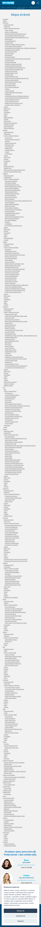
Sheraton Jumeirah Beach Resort (14, 463)
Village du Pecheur (10, 328)
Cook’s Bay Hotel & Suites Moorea (14, 689)
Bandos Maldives (9, 199)
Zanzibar (5, 563)
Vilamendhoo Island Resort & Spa (14, 217)
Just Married (7, 794)
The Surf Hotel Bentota (11, 527)
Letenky (6, 119)
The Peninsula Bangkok (11, 276)
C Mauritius (8, 94)
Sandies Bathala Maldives (12, 204)
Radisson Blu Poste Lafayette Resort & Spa (16, 78)
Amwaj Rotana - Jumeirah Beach (14, 442)
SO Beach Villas (9, 75)
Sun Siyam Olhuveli (10, 195)
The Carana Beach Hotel (11, 364)
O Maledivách (7, 177)
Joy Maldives (8, 224)
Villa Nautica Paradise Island (12, 190)
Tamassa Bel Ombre (10, 85)
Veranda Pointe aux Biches (12, 50)
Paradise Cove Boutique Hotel (13, 64)
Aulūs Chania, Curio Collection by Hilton (16, 623)
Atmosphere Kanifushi (11, 181)
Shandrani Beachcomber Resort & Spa (15, 34)
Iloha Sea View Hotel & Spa (12, 139)
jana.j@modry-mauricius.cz (26, 865)
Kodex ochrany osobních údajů (12, 807)
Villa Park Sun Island (10, 183)
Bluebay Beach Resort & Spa (12, 585)
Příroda (6, 834)
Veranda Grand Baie (10, 62)
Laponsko (6, 758)
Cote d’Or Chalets (9, 332)
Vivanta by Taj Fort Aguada (12, 409)
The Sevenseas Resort (11, 258)
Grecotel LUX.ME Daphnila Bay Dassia (15, 612)
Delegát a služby (8, 385)
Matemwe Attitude (10, 579)
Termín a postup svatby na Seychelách (14, 777)
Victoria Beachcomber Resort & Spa (14, 36)
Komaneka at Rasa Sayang (12, 662)
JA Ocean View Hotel (10, 444)
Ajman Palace (8, 458)
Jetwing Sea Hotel (10, 541)
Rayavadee (8, 249)
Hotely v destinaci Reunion (11, 136)
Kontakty (5, 842)
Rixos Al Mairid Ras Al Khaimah (13, 447)
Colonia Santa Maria (10, 397)
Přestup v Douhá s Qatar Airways (13, 827)
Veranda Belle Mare (10, 41)
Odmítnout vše (20, 916)
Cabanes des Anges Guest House (14, 357)
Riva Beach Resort (10, 398)
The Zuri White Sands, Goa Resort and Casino (17, 406)
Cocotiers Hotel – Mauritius (12, 105)
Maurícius (5, 23)
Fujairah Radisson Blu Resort (13, 460)
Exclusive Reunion (9, 166)
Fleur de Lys (8, 344)
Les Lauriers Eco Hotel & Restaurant (15, 367)
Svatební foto (6, 792)
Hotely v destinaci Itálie (10, 715)
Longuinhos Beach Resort (12, 395)
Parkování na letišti (9, 831)
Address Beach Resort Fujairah (13, 470)
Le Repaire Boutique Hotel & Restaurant (16, 366)
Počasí (5, 114)
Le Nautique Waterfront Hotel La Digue (16, 359)
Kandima (7, 222)
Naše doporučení (8, 25)
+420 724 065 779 (26, 883)
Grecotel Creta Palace (11, 621)
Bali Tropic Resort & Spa (11, 665)
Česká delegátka (8, 117)
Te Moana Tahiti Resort (11, 693)
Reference (6, 809)
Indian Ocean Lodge (10, 350)
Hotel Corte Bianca (10, 718)
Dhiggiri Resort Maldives (11, 208)
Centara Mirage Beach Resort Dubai (15, 469)
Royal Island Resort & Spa (12, 185)
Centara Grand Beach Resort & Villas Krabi (16, 285)
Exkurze (6, 110)
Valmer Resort (9, 323)
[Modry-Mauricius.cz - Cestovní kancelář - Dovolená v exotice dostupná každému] (8, 2)
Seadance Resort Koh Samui (12, 265)
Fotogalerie (7, 112)
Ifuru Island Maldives (10, 220)
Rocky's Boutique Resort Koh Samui (15, 255)
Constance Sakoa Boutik (11, 80)
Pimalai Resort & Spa (10, 251)
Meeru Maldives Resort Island (13, 186)
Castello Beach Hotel (10, 351)
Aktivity (6, 107)
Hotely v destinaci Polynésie (11, 685)
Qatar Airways (8, 825)
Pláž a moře (7, 109)
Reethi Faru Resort (10, 206)
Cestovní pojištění (9, 800)
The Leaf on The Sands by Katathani (15, 269)
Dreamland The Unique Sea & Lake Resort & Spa (18, 201)
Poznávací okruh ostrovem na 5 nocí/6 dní (15, 559)
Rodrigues (6, 489)
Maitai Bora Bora (9, 694)
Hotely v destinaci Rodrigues (12, 494)
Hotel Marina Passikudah (12, 536)
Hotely (5, 21)
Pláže (5, 836)
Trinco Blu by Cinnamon (11, 545)
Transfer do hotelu (9, 125)
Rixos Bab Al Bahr (9, 437)
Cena (4, 796)
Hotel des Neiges (9, 150)
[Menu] (37, 3)
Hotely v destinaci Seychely (11, 312)
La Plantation (8, 154)
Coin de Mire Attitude (11, 52)
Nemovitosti (7, 121)
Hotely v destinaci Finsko (11, 746)
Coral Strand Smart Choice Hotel (14, 330)
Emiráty (5, 429)
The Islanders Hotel (10, 334)
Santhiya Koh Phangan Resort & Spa (15, 290)
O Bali (5, 651)
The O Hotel (8, 400)
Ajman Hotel (8, 456)
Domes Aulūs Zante (10, 614)
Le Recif (7, 152)
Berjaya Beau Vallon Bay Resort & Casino (16, 321)
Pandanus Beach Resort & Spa (13, 525)
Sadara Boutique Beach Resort (13, 656)
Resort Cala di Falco (10, 720)
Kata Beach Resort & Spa (12, 267)
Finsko (4, 742)
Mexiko (5, 632)
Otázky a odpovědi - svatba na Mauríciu (15, 771)
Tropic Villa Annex (10, 348)
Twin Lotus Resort (10, 262)
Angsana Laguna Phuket (12, 272)
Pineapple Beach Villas (11, 337)
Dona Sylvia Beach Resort (12, 414)
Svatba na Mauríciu (8, 760)
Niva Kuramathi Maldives (12, 218)
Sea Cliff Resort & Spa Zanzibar (13, 576)
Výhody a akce (8, 773)
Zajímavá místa (8, 516)
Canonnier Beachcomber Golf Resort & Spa (17, 98)
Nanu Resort (8, 402)
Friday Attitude (9, 30)
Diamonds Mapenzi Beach (12, 572)
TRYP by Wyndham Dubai (12, 461)
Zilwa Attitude (8, 39)
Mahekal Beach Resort (11, 640)
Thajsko (5, 242)
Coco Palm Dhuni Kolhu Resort (13, 225)
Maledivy (5, 174)
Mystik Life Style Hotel (11, 71)
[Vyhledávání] (33, 3)
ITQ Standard (7, 812)
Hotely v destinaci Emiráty (11, 435)
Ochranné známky (9, 814)
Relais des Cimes (9, 145)
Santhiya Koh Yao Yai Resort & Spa (14, 264)
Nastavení (20, 921)
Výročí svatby (6, 786)
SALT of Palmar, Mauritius (12, 87)
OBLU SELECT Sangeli (11, 197)
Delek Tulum (8, 641)
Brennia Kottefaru (10, 211)
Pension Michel (9, 346)
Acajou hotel (8, 355)
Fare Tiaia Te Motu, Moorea (12, 687)
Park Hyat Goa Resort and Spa (13, 404)
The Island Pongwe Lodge (12, 583)
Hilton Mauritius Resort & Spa (13, 82)
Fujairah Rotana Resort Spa (12, 453)
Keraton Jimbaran (10, 655)
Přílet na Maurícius (9, 128)
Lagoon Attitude (9, 91)
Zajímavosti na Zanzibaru (11, 597)
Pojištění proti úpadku (10, 805)
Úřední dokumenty (9, 803)
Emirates (6, 822)
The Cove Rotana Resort (11, 451)
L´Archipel (7, 353)
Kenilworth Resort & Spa (11, 418)
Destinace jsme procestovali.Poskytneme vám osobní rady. (20, 853)
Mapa (5, 116)
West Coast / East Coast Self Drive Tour (14, 170)
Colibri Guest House (10, 325)
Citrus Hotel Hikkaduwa (11, 532)
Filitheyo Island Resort (11, 192)
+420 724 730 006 (26, 867)
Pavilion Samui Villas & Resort (13, 292)
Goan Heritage (9, 423)
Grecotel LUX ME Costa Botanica (14, 609)
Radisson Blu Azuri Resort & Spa (13, 103)
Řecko (4, 599)
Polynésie (5, 680)
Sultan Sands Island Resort (12, 581)
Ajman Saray (8, 454)
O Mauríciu (7, 26)
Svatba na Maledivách (9, 781)
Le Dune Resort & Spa (11, 725)
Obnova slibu (7, 788)
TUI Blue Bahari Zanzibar (11, 570)
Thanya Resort (9, 260)
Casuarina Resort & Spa (11, 76)
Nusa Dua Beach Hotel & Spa (13, 663)
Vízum (5, 678)
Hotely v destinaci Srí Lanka (11, 523)
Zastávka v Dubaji (9, 823)
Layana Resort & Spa (10, 280)
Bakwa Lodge (8, 501)
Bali (4, 647)
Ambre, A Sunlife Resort (11, 32)
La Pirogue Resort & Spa (11, 101)
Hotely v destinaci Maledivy (11, 179)
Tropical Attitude (9, 60)
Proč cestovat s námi (8, 798)
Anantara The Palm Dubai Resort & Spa (15, 438)
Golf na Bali (7, 676)
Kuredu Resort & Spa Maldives (13, 209)
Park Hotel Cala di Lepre (11, 724)
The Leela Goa (9, 420)
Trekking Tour (7, 168)
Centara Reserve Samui (11, 281)
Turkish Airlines (8, 829)
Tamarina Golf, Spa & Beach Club (14, 69)
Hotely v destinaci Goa (10, 391)
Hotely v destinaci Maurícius (11, 28)
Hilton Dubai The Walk (11, 440)
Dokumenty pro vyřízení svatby (12, 766)
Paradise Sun (8, 362)
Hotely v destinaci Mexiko (11, 638)
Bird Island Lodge (10, 327)
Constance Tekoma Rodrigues (13, 498)
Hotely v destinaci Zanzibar (11, 568)
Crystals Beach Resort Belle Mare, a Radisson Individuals (20, 48)
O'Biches (7, 89)
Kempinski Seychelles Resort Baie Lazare (16, 316)
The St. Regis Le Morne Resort (13, 46)
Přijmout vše (20, 911)
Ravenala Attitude (10, 57)
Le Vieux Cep (8, 138)
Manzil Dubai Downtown (12, 474)
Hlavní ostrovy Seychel (10, 382)
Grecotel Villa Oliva (10, 607)
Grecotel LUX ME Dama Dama (13, 610)
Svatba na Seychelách (9, 775)
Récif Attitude (8, 55)
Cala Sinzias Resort (10, 722)
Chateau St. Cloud (10, 339)
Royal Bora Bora (9, 691)
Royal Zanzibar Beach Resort (13, 578)
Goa (4, 387)
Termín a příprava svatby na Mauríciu (14, 762)
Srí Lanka (5, 518)
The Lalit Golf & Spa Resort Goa (13, 416)
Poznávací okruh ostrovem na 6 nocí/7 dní (15, 561)
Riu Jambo (8, 574)
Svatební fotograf (9, 770)
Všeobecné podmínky (10, 846)
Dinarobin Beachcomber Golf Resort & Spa (16, 37)
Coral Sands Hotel (10, 531)
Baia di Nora (8, 731)
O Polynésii (7, 684)
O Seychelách (7, 310)
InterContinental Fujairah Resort (14, 467)
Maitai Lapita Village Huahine (13, 696)
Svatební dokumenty (10, 779)
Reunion (5, 130)
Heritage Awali (9, 43)
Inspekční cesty (8, 802)
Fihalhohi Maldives (10, 215)
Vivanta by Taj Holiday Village (13, 411)
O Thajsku (6, 246)
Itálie (4, 709)
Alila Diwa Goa (9, 393)
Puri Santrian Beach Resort (12, 660)
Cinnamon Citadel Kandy (12, 543)
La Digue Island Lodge (11, 360)
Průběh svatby (8, 764)
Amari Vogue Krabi (10, 283)
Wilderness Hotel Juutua (11, 748)
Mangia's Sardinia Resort (12, 733)
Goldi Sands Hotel (10, 539)
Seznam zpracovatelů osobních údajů (14, 816)
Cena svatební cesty (9, 785)
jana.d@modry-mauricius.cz (26, 880)
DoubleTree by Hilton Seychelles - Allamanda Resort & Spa (21, 335)
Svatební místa (7, 790)
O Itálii (5, 713)
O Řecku (6, 603)
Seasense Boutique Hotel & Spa (13, 92)
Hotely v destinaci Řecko (10, 605)
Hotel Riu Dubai (9, 449)
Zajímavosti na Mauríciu (10, 123)
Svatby (6, 840)
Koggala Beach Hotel (10, 534)
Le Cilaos (7, 141)
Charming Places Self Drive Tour (12, 172)
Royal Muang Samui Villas (12, 253)
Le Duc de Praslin (9, 318)
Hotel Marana (9, 717)
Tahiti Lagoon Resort (10, 698)
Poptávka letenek (9, 820)
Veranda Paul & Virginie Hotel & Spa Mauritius (17, 59)
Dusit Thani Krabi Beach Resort (13, 287)
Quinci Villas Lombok (10, 658)
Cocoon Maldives (9, 202)
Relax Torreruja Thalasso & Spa (13, 729)
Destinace (5, 19)
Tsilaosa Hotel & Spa (10, 143)
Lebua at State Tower (11, 278)
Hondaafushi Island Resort (12, 213)
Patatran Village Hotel (11, 314)
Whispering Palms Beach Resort (13, 407)
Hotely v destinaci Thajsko (11, 247)
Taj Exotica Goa (9, 413)
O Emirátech (7, 433)
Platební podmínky (9, 844)
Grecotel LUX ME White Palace (13, 616)
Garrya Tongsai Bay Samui (12, 274)
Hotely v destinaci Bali (10, 653)
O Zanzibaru (7, 567)
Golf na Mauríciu (8, 126)
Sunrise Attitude (9, 53)
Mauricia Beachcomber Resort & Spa (15, 68)
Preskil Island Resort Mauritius (13, 66)
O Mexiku (6, 636)
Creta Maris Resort (10, 617)
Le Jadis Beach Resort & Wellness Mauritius (17, 96)
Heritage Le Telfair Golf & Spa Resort (15, 44)
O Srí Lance (7, 521)
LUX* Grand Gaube (10, 84)
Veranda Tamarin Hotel (11, 73)
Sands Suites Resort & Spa (12, 100)
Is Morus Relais (9, 727)
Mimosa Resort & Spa (11, 256)
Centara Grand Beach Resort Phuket (15, 288)
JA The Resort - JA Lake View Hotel (14, 465)
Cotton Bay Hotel (9, 500)
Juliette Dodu (8, 148)
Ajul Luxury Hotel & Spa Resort (13, 619)
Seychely (5, 307)
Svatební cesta (7, 783)
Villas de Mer (8, 343)
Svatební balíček (8, 768)
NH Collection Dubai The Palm (13, 472)
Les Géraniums (9, 147)
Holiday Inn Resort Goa (11, 422)
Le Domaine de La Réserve (12, 319)
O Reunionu (7, 134)
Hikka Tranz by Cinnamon (12, 538)
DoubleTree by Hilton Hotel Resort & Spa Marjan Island (20, 445)
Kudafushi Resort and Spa (12, 194)
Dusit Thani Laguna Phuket (12, 271)
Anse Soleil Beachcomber (12, 341)
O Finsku (6, 744)
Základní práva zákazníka (11, 811)
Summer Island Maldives (12, 188)
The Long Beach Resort (11, 529)
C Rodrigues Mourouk (11, 496)
